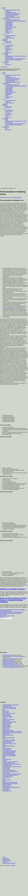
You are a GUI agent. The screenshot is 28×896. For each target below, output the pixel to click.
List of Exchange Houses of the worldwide (12, 773)
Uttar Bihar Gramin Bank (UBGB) (10, 664)
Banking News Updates (10, 27)
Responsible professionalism (10, 613)
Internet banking (6, 767)
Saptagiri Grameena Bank (8, 655)
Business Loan (8, 46)
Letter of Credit (6, 772)
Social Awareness (6, 785)
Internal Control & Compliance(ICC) (11, 761)
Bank (4, 8)
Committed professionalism (17, 609)
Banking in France (7, 724)
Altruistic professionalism (5, 609)
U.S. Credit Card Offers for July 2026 (11, 667)
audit (24, 307)
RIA (6, 63)
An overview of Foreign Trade (9, 708)
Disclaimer (5, 40)
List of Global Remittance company (10, 775)
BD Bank (7, 11)
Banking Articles (9, 31)
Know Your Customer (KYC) (9, 770)
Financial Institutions (7, 748)
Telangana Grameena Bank (8, 662)
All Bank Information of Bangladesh (10, 704)
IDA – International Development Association (15, 58)
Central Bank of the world (8, 741)
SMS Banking (8, 29)
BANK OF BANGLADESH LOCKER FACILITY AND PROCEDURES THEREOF (13, 600)
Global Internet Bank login (8, 753)
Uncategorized (6, 789)
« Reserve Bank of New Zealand (7, 615)
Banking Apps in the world (8, 719)
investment (9, 308)
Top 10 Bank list (6, 788)
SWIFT (7, 30)
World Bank (5, 53)
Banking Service (6, 18)
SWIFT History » (4, 616)
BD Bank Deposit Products (8, 737)
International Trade (7, 765)
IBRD (6, 54)
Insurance (5, 760)
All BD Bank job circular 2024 (9, 707)
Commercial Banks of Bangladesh (12, 13)
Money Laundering (7, 779)
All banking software (7, 706)
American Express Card (10, 35)
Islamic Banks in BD (9, 16)
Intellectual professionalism (5, 611)
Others (4, 781)
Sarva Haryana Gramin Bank (9, 658)
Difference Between (7, 742)
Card (4, 34)
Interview (7, 33)
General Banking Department (9, 752)
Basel (4, 736)
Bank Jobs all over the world (9, 713)
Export (4, 747)
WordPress (7, 865)
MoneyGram (8, 64)
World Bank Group (7, 790)
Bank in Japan (6, 710)
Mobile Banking (8, 25)
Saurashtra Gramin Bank (8, 659)
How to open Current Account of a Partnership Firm (14, 656)
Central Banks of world (10, 12)
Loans (6, 51)
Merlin (13, 865)
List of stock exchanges (8, 776)
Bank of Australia (6, 714)
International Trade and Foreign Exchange (12, 766)
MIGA (6, 60)
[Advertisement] (14, 145)
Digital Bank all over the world (9, 743)
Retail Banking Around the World (10, 783)
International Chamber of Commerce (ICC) (12, 764)
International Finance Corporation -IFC (13, 59)
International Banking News (9, 762)
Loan (4, 43)
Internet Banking (9, 24)
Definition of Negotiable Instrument (12, 589)
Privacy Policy (8, 41)
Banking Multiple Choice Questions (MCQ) (12, 731)
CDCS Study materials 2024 (9, 739)
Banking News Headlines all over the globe (12, 732)
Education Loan (8, 48)
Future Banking (8, 23)
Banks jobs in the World (8, 735)
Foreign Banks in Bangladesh (11, 14)
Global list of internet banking (9, 754)
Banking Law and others (8, 730)
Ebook (4, 744)
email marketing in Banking (9, 746)
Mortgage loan (8, 52)
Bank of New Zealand (7, 716)
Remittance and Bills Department (10, 782)
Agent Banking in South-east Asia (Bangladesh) (15, 20)
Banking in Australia (7, 723)
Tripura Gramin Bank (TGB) (9, 663)
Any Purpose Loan (9, 45)
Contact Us (5, 39)
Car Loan (7, 47)
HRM (4, 756)
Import (4, 758)
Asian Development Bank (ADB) (12, 10)
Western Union (6, 62)
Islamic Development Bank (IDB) (12, 17)
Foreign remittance (7, 749)
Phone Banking (8, 28)
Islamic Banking (6, 769)
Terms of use (8, 42)
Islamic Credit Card (9, 37)
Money (4, 778)
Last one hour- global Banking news (10, 771)
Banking (4, 718)
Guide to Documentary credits (9, 755)
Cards (4, 738)
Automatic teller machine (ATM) (12, 19)
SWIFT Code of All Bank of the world (11, 787)
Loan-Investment (6, 777)
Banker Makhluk (17, 197)
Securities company (7, 784)
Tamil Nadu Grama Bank (8, 661)
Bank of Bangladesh (7, 715)
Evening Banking (9, 22)
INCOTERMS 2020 (7, 759)
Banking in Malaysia (7, 726)
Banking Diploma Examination (9, 721)
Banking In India (6, 725)
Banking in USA (6, 729)
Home (4, 7)
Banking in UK (6, 727)
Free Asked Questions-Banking (9, 750)
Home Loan (8, 50)
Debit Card (7, 36)
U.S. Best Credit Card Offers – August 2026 (12, 665)
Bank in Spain (6, 712)
